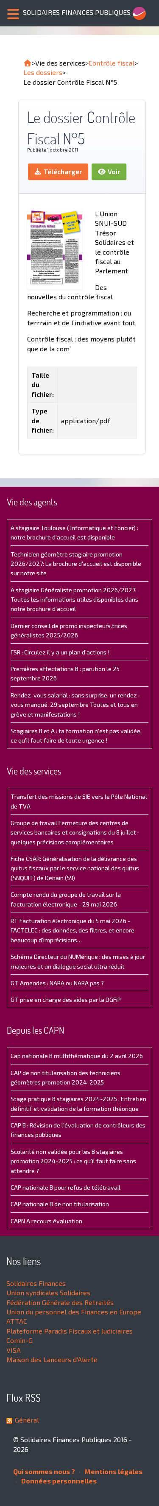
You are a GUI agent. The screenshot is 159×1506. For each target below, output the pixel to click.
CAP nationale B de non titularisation (60, 1204)
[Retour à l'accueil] (27, 63)
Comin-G (19, 1340)
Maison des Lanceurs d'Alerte (52, 1359)
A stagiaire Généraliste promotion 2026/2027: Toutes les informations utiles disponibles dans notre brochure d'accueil (74, 599)
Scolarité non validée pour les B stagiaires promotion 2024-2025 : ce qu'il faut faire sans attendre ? (73, 1161)
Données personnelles (58, 1481)
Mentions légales (112, 1471)
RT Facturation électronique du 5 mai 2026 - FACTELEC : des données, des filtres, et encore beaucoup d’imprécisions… (72, 930)
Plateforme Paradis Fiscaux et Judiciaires (69, 1331)
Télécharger (62, 171)
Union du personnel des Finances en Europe (73, 1312)
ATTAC (16, 1321)
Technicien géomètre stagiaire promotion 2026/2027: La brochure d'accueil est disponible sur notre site (76, 564)
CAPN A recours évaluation (46, 1221)
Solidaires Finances (36, 1283)
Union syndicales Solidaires (48, 1292)
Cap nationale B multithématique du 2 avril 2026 (77, 1055)
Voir (113, 171)
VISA (13, 1350)
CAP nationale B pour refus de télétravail (65, 1187)
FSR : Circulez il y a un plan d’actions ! (60, 652)
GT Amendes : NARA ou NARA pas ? (57, 983)
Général (27, 1420)
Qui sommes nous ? (44, 1471)
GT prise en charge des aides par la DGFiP (66, 999)
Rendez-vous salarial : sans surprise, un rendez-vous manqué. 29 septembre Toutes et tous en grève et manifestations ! (75, 704)
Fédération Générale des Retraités (60, 1302)
